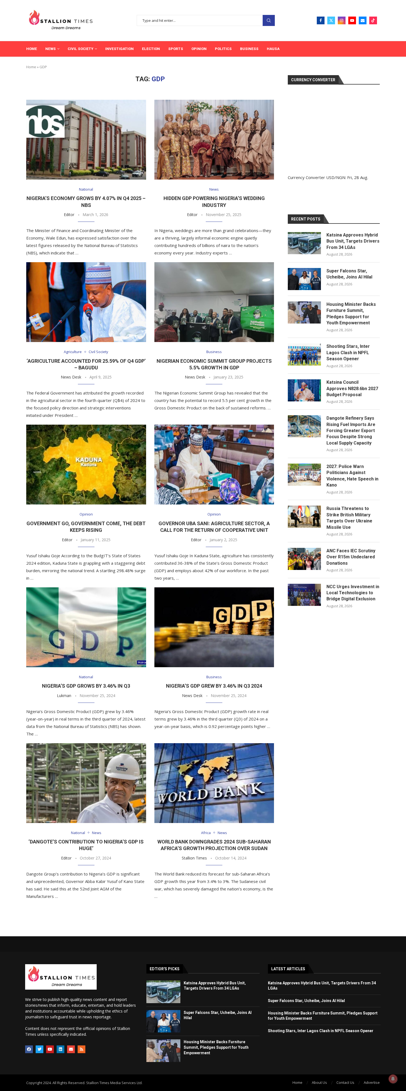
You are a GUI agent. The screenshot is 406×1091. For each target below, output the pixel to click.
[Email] (363, 20)
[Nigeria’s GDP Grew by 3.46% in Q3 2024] (214, 627)
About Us (319, 1082)
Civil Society (80, 49)
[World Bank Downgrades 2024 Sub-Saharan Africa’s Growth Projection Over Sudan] (214, 783)
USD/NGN (335, 177)
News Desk (71, 377)
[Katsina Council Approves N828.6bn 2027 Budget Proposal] (304, 390)
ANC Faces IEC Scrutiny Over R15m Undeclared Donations (350, 557)
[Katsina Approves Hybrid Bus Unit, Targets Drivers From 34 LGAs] (304, 243)
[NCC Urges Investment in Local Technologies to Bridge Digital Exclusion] (304, 595)
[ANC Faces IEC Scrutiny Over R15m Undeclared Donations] (304, 559)
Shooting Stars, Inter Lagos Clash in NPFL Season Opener (348, 352)
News (50, 49)
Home (31, 49)
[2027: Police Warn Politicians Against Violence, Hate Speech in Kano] (304, 475)
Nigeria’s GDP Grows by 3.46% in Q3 (86, 686)
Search (269, 20)
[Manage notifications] (393, 1078)
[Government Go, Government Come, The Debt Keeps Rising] (86, 464)
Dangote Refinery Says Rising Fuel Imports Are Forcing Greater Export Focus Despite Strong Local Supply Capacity (350, 431)
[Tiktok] (373, 20)
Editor (69, 214)
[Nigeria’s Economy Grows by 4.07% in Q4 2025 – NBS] (86, 140)
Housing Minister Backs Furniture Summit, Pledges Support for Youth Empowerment (351, 313)
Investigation (119, 49)
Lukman (64, 695)
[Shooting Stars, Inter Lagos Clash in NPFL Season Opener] (304, 354)
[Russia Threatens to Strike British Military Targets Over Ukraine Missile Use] (304, 517)
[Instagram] (342, 20)
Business (249, 49)
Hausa (273, 49)
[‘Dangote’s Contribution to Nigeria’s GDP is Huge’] (86, 783)
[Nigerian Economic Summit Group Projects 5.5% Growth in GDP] (214, 302)
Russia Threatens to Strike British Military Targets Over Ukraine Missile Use (349, 518)
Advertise (372, 1082)
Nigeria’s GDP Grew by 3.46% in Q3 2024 (214, 686)
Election (151, 49)
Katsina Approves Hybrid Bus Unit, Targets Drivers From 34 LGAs (352, 241)
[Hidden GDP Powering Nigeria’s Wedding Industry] (214, 140)
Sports (175, 49)
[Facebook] (321, 20)
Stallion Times (194, 858)
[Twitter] (331, 20)
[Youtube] (352, 20)
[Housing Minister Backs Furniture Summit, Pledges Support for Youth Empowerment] (304, 312)
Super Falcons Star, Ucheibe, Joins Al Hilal (349, 274)
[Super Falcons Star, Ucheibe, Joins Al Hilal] (304, 279)
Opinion (199, 49)
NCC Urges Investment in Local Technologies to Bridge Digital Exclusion (352, 593)
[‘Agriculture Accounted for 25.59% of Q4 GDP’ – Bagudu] (86, 302)
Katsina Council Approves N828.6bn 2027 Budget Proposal (352, 388)
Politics (223, 49)
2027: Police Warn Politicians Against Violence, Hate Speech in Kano (352, 476)
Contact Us (345, 1082)
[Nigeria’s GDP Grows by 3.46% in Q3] (86, 627)
